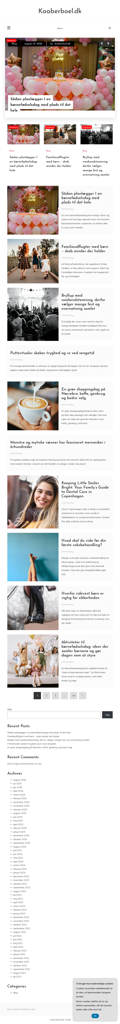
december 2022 (21, 917)
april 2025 (18, 824)
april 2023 (18, 902)
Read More (103, 108)
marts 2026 (19, 794)
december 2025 (21, 802)
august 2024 (19, 846)
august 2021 (19, 973)
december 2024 (21, 835)
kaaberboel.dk (59, 44)
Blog (14, 44)
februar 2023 (19, 909)
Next (108, 43)
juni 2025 (17, 817)
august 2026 (19, 779)
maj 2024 (18, 857)
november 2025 (21, 805)
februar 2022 (19, 950)
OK (95, 1016)
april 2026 (18, 791)
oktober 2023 (20, 883)
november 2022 (21, 921)
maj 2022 (18, 943)
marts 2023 (19, 906)
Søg (9, 709)
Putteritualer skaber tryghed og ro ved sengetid (52, 353)
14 (73, 695)
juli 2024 (17, 850)
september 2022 (21, 928)
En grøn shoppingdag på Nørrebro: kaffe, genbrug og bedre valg (83, 393)
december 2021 (21, 958)
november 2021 (21, 961)
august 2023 (19, 891)
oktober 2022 (20, 924)
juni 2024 (17, 854)
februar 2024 (19, 869)
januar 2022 (19, 954)
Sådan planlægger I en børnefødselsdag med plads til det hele (81, 198)
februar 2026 (19, 798)
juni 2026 (17, 787)
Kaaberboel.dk (60, 11)
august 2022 (19, 932)
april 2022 (18, 947)
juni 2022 (17, 939)
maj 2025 (18, 820)
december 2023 (21, 876)
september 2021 (21, 969)
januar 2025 (19, 831)
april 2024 (18, 861)
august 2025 (19, 813)
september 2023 (21, 887)
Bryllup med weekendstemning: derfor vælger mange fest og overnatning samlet (96, 166)
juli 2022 (17, 935)
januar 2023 (19, 913)
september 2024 (21, 843)
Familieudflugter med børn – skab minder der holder (40, 107)
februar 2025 (19, 828)
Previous (102, 43)
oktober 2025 (20, 809)
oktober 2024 (20, 839)
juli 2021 (17, 976)
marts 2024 (19, 865)
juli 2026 (17, 783)
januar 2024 (19, 872)
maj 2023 (18, 898)
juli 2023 (17, 895)
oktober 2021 (20, 965)
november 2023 (21, 880)
